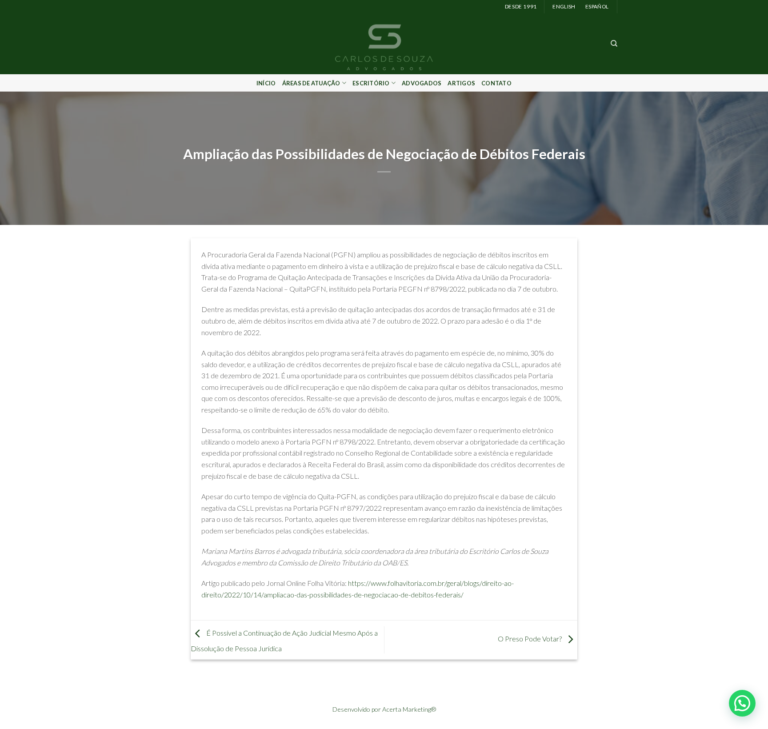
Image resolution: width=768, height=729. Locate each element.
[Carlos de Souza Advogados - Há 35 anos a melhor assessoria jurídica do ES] (384, 43)
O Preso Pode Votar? (530, 638)
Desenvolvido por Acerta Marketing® (384, 709)
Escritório (371, 83)
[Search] (614, 43)
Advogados (421, 83)
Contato (496, 83)
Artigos (461, 83)
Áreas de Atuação (311, 83)
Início (266, 83)
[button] (742, 703)
